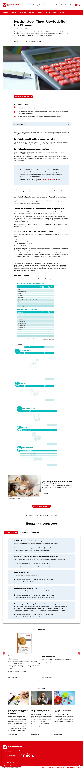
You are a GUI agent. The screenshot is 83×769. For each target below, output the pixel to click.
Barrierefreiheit (60, 767)
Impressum (50, 767)
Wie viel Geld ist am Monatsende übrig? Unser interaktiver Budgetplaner (57, 482)
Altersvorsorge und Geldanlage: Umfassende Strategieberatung (35, 604)
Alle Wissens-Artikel (40, 506)
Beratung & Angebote (22, 97)
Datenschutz (42, 767)
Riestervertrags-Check (21, 572)
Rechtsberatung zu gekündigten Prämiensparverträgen (32, 541)
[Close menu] (20, 751)
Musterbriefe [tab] (35, 532)
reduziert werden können (27, 173)
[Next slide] (79, 653)
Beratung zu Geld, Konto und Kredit (25, 588)
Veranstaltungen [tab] (24, 532)
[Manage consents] (80, 766)
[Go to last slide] (4, 653)
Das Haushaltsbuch (48, 657)
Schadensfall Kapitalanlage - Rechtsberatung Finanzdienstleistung (36, 556)
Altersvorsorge (13, 659)
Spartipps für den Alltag (48, 179)
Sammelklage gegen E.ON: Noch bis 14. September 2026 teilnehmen (18, 712)
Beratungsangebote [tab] (11, 532)
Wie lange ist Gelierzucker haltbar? (62, 711)
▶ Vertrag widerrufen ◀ (73, 767)
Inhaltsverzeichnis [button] (19, 124)
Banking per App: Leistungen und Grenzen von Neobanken (40, 711)
